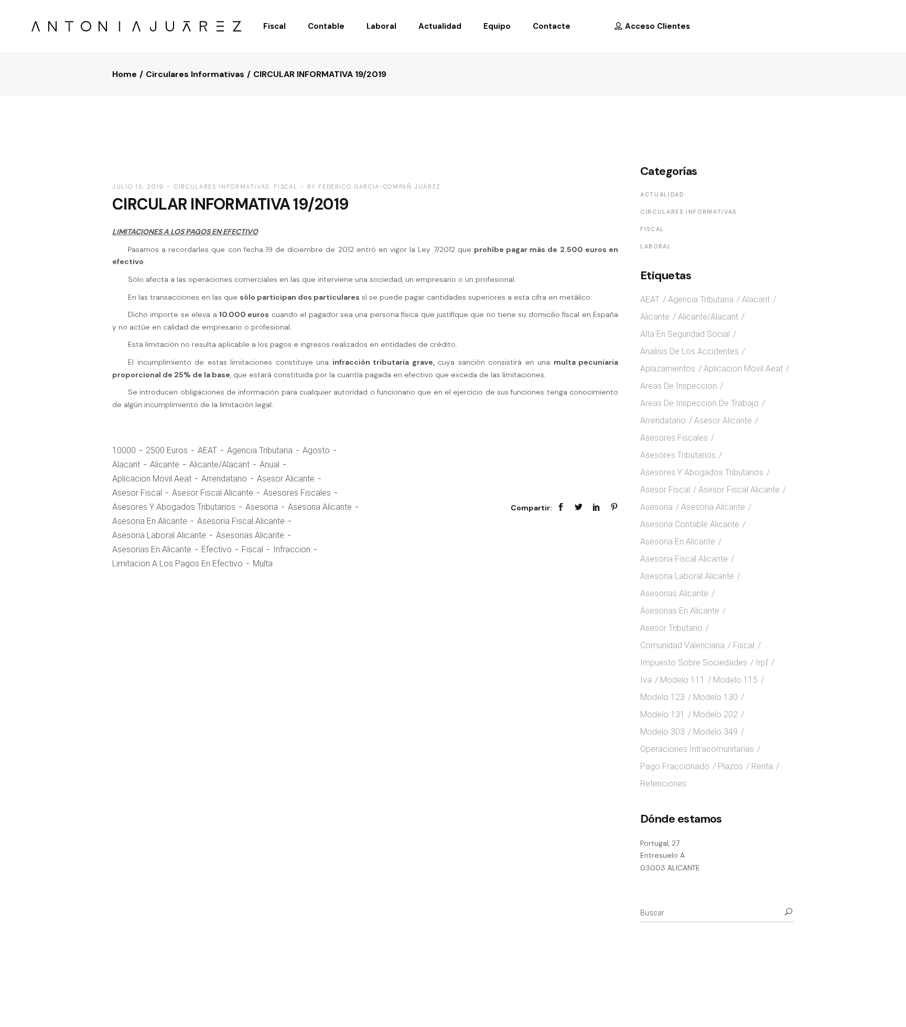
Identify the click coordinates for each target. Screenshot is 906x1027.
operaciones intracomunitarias (697, 749)
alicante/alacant (219, 464)
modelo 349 (715, 732)
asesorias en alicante (151, 549)
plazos (730, 766)
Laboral (656, 246)
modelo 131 (662, 714)
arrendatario (224, 479)
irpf (762, 663)
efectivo (216, 549)
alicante (164, 464)
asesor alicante (286, 479)
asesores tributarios (678, 455)
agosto (316, 450)
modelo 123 (662, 697)
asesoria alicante (320, 507)
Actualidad (662, 194)
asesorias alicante (250, 535)
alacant (126, 464)
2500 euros (167, 450)
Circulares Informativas (195, 74)
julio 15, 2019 (138, 186)
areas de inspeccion (678, 386)
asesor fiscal (137, 493)
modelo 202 (715, 714)
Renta (762, 766)
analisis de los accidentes (689, 351)
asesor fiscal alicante (212, 493)
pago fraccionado (674, 766)
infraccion (291, 549)
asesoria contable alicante (689, 524)
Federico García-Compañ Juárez (379, 186)
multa (263, 564)
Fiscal (285, 186)
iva (646, 680)
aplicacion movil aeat (151, 479)
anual (269, 464)
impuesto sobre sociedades (693, 663)
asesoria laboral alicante (159, 535)
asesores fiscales (297, 493)
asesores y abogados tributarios (173, 507)
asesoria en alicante (149, 521)
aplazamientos (667, 369)
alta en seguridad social (685, 334)
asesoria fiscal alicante (241, 521)
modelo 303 (662, 732)
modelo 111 (682, 680)
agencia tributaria (260, 450)
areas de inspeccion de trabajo (699, 403)
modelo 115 (735, 680)
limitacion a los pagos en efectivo (177, 564)
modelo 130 (715, 697)
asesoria (261, 507)
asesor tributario (671, 628)
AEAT (207, 450)
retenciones (663, 784)
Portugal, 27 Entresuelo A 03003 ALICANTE (670, 855)
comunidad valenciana (682, 645)
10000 (124, 450)
